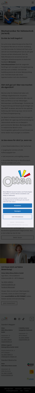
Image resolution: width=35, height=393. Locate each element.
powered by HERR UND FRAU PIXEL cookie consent (17, 224)
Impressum (12, 222)
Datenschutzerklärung (20, 222)
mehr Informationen (17, 216)
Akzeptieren (17, 205)
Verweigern (17, 211)
